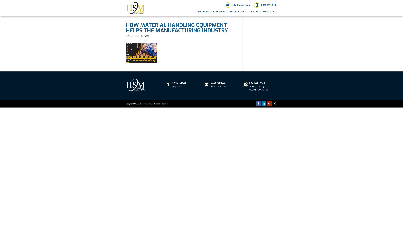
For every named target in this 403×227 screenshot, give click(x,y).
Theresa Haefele (133, 36)
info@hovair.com (241, 5)
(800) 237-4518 (178, 86)
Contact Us (269, 12)
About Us (254, 12)
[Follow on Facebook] (258, 103)
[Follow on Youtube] (269, 103)
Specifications (237, 12)
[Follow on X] (274, 103)
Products (203, 12)
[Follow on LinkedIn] (264, 103)
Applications (219, 12)
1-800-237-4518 (268, 5)
